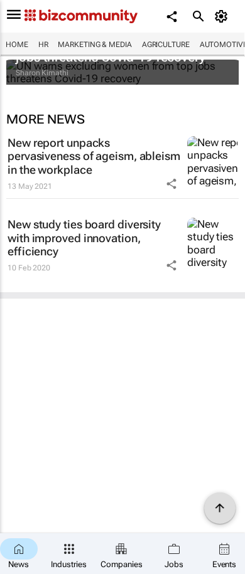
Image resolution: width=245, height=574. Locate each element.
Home (17, 44)
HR (43, 44)
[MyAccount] (223, 16)
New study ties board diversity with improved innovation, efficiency (84, 238)
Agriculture (166, 44)
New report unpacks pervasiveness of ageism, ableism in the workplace (94, 156)
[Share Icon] (171, 184)
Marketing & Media (94, 44)
